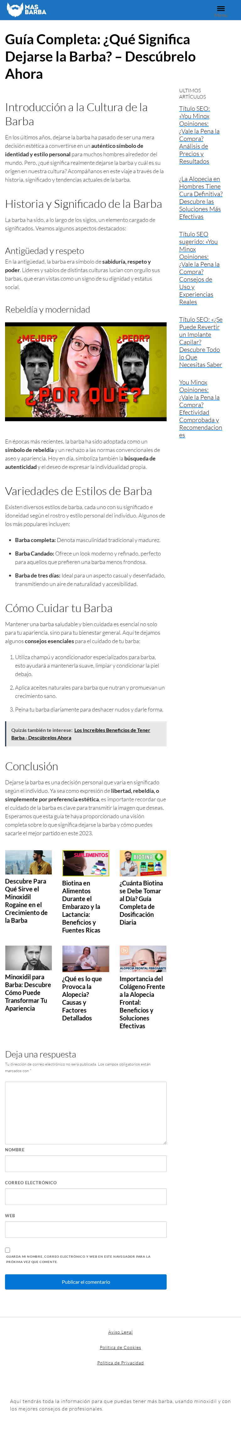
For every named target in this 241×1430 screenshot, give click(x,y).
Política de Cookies (120, 1347)
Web (10, 1215)
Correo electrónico (31, 1182)
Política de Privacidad (120, 1362)
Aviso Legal (120, 1332)
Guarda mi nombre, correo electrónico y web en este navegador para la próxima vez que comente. (78, 1259)
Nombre (14, 1149)
